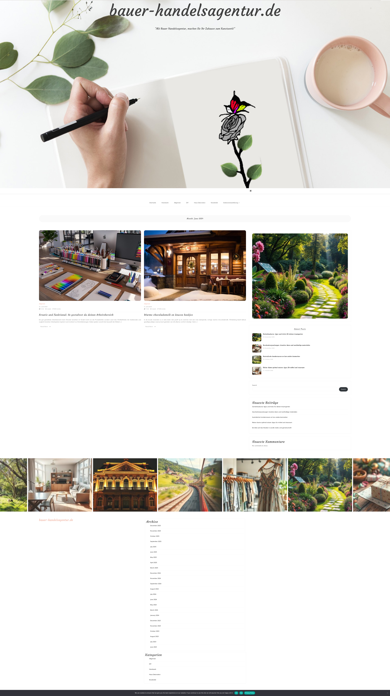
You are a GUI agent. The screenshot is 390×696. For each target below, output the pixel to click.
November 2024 (155, 578)
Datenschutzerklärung (230, 203)
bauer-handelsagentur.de (195, 11)
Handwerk (165, 203)
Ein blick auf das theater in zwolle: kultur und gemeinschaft (271, 428)
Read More (44, 326)
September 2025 (155, 541)
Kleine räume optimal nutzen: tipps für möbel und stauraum (283, 367)
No (241, 693)
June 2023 (153, 647)
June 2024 (153, 599)
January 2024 (154, 615)
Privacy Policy (249, 693)
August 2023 (154, 636)
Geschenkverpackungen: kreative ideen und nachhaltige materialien (286, 345)
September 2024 (155, 584)
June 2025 (153, 552)
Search (254, 385)
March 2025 (154, 568)
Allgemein (177, 203)
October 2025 (154, 536)
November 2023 (155, 626)
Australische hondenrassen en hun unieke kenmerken (281, 356)
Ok (236, 693)
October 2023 (154, 631)
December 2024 (155, 573)
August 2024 (154, 589)
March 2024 (154, 610)
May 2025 (153, 557)
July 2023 (153, 642)
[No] (387, 693)
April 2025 (153, 562)
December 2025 (155, 525)
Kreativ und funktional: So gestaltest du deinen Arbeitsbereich (76, 314)
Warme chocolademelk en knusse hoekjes (168, 314)
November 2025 (155, 531)
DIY (187, 203)
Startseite (152, 203)
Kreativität (214, 203)
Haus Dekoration (199, 203)
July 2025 (153, 547)
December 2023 (155, 620)
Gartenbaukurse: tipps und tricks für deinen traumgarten (283, 334)
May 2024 (153, 605)
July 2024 (153, 594)
